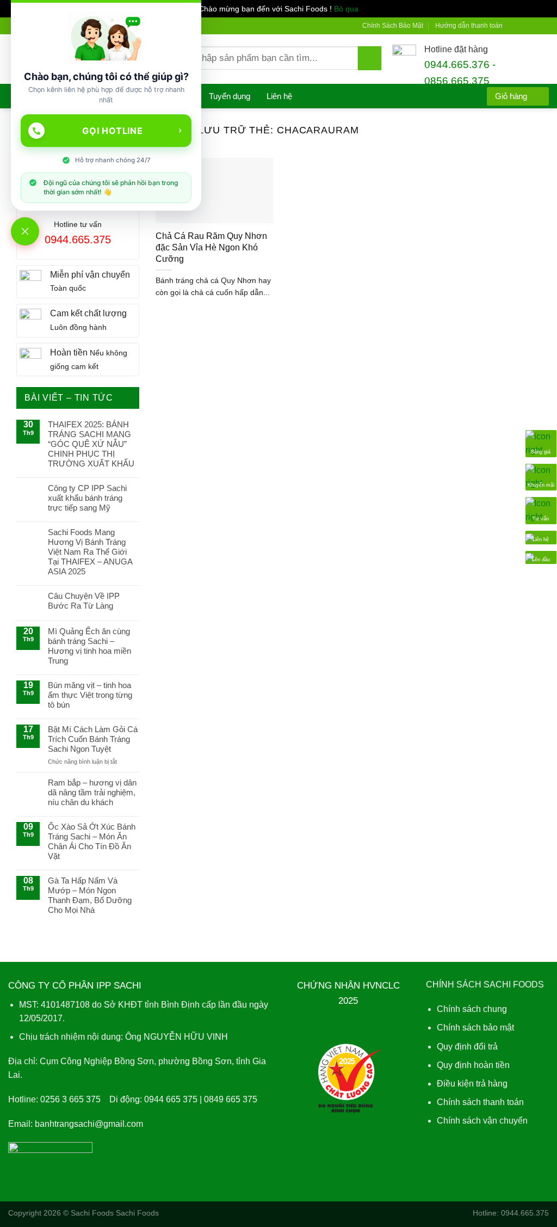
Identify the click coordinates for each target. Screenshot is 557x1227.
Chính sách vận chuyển (482, 1120)
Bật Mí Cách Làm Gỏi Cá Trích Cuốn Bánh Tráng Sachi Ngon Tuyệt (93, 739)
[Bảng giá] (540, 442)
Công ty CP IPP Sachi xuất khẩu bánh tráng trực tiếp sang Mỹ (87, 497)
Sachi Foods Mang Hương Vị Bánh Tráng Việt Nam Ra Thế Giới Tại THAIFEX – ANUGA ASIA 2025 (90, 551)
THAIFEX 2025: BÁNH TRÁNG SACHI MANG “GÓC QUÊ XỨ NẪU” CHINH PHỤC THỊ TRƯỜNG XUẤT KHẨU (91, 444)
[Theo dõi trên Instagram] (524, 25)
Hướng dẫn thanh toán (469, 25)
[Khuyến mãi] (540, 476)
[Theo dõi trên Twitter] (533, 25)
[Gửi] (369, 58)
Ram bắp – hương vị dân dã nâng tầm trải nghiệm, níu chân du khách (92, 792)
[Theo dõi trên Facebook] (513, 25)
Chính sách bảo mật (475, 1027)
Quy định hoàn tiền (473, 1065)
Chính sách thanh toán (480, 1102)
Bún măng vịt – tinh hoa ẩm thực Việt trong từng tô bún (90, 694)
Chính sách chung (472, 1009)
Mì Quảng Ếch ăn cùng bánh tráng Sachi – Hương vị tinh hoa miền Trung (89, 646)
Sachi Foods (92, 1212)
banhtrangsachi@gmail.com (89, 1123)
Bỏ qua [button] (346, 8)
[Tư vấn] (540, 509)
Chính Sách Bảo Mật (392, 25)
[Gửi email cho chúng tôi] (544, 25)
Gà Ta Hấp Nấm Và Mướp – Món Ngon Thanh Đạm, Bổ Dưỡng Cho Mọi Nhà (90, 895)
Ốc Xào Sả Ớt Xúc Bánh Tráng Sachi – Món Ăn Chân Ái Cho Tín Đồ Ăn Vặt (91, 841)
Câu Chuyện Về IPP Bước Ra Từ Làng (84, 600)
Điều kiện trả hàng (472, 1083)
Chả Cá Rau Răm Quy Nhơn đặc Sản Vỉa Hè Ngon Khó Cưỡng (211, 247)
